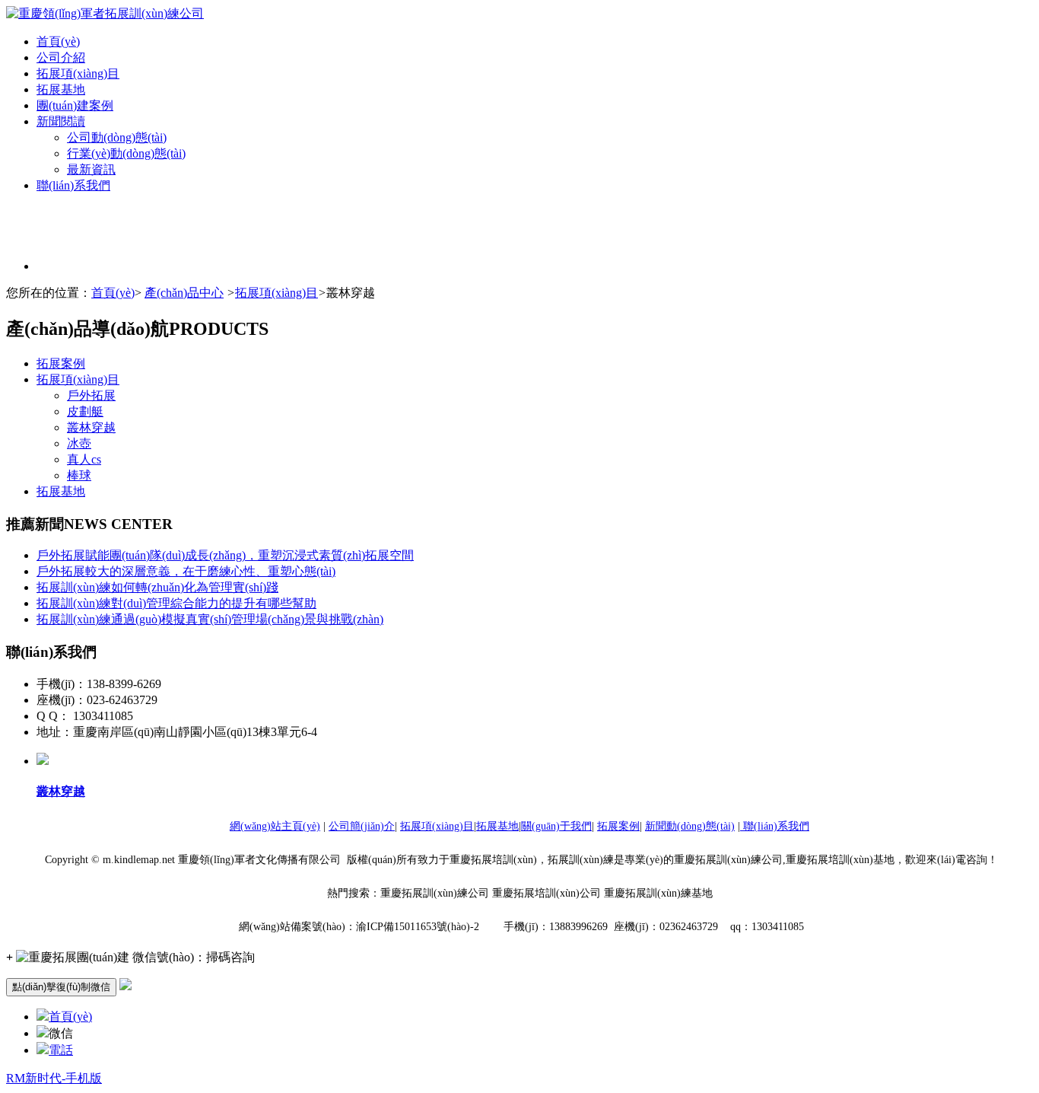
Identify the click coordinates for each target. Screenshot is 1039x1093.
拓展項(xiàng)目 (78, 73)
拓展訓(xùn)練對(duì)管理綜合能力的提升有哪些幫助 (176, 603)
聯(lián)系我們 (73, 185)
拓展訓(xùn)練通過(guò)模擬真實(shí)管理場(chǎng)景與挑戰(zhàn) (210, 619)
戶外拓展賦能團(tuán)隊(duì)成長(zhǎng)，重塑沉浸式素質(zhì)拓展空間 (225, 555)
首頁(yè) (58, 41)
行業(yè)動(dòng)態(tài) (126, 153)
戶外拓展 (91, 395)
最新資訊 (91, 169)
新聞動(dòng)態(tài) (690, 826)
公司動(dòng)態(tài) (117, 137)
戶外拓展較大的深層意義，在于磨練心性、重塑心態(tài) (186, 571)
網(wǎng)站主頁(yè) (275, 826)
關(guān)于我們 (556, 826)
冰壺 (79, 443)
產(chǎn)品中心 (184, 292)
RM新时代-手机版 (54, 1078)
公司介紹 (61, 57)
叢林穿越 (91, 427)
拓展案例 (61, 363)
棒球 (79, 475)
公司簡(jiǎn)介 (362, 826)
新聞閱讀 (61, 121)
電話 (61, 1050)
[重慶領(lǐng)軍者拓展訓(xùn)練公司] (105, 13)
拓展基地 (61, 89)
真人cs (84, 459)
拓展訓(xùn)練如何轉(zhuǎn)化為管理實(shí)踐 (157, 587)
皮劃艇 (85, 411)
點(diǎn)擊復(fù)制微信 (61, 987)
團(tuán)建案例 (75, 105)
